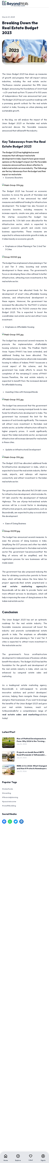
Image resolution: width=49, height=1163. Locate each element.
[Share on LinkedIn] (21, 821)
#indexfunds (7, 789)
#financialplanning (10, 797)
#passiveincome (9, 801)
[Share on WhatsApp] (10, 821)
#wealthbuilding (9, 806)
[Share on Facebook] (4, 821)
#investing (6, 793)
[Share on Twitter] (16, 821)
